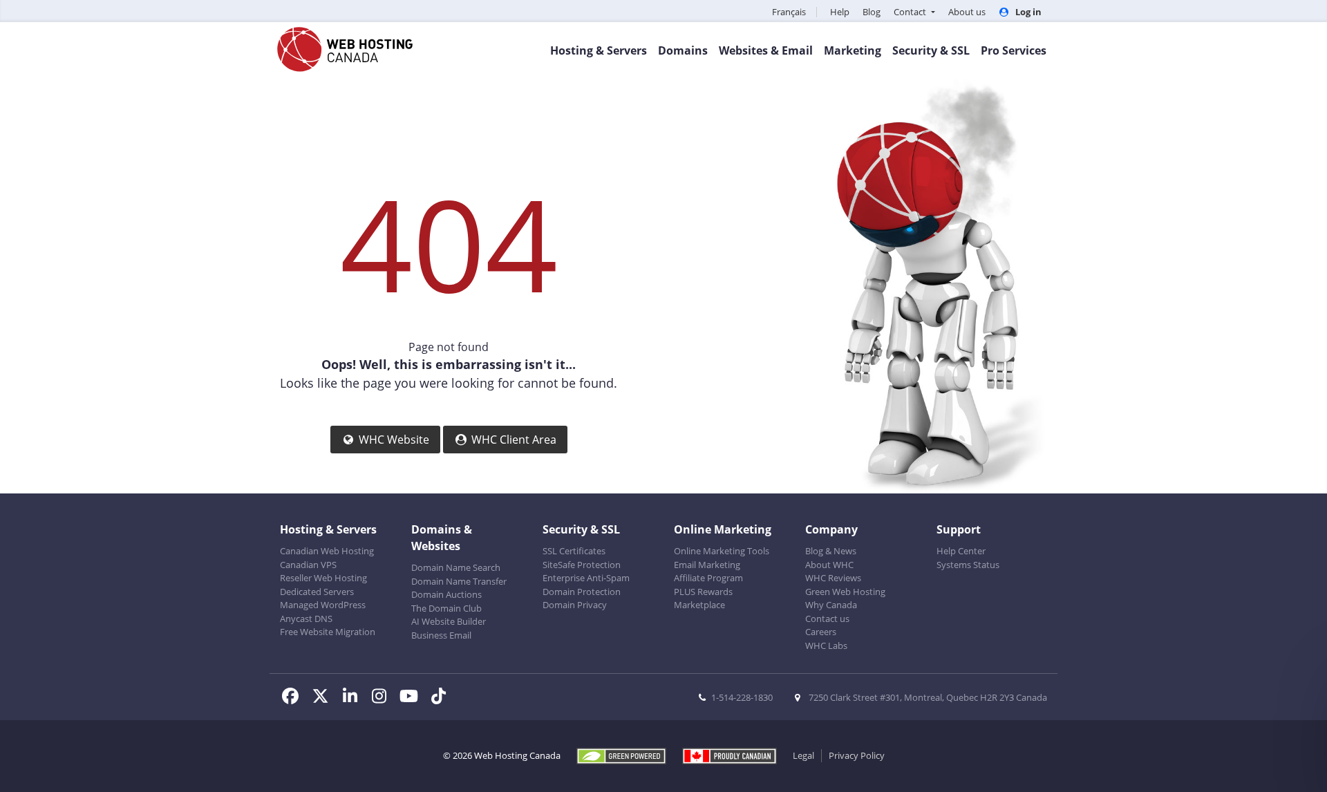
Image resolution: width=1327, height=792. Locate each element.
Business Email (441, 635)
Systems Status (968, 564)
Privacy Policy (857, 755)
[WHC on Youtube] (413, 698)
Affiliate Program (708, 578)
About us (967, 12)
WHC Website (394, 439)
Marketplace (699, 604)
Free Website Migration (327, 631)
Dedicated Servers (317, 591)
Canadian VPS (308, 564)
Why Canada (831, 604)
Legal (803, 755)
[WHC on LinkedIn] (354, 698)
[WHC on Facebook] (295, 698)
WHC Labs (826, 645)
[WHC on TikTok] (441, 698)
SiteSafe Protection (582, 564)
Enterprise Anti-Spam (586, 578)
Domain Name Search (455, 567)
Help (839, 12)
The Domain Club (446, 608)
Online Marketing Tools (721, 551)
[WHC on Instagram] (384, 698)
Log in (1027, 12)
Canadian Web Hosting (327, 551)
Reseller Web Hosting (323, 578)
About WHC (829, 564)
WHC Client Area (513, 439)
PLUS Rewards (703, 591)
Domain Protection (582, 591)
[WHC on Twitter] (324, 698)
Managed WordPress (323, 604)
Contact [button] (911, 12)
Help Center (961, 551)
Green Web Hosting (845, 591)
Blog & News (830, 551)
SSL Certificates (574, 551)
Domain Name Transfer (459, 581)
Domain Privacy (575, 604)
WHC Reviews (833, 578)
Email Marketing (707, 564)
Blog (872, 12)
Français (789, 12)
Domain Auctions (446, 594)
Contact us (827, 618)
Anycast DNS (306, 618)
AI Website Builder (448, 621)
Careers (820, 631)
